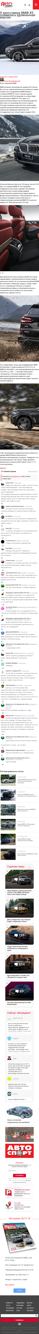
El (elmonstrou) (11, 541)
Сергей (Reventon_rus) (13, 573)
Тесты (8, 1305)
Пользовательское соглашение (11, 1332)
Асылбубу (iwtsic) (11, 607)
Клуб (18, 1310)
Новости (3, 77)
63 (7, 775)
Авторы (29, 1303)
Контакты (30, 1308)
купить (19, 1290)
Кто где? (19, 1308)
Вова (18, 540)
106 (8, 790)
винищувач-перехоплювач (27, 607)
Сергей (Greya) (10, 685)
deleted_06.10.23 (19, 653)
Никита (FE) (9, 483)
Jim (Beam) (9, 516)
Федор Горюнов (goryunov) (15, 506)
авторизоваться (15, 476)
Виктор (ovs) (10, 715)
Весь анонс (9, 1285)
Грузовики (9, 1308)
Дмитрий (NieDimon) (12, 632)
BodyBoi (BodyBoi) (12, 663)
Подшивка (20, 1303)
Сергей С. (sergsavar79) (13, 671)
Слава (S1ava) (10, 560)
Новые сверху (32, 471)
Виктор (32, 737)
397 (8, 805)
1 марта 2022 (13, 77)
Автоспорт (9, 1310)
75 (7, 850)
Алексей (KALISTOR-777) (13, 585)
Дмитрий (33, 644)
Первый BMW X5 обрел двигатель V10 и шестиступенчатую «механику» (27, 781)
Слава (23, 573)
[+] (2, 503)
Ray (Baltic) (9, 548)
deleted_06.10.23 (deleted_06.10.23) (17, 644)
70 (7, 820)
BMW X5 (3, 468)
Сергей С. (19, 685)
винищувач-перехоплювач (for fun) (17, 593)
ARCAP (29, 1305)
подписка (19, 1320)
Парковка (19, 1305)
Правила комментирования (29, 1332)
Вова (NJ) (8, 528)
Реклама (30, 1310)
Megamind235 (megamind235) (15, 750)
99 (7, 835)
